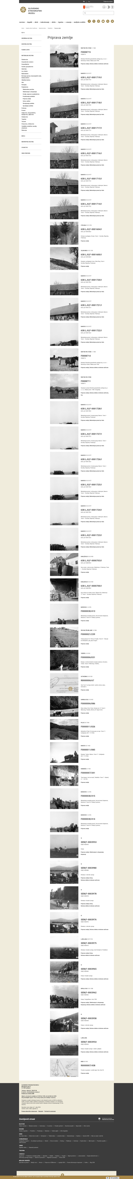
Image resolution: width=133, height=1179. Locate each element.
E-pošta (112, 20)
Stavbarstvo (25, 117)
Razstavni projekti (69, 1126)
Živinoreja (24, 130)
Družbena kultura (27, 38)
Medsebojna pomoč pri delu (97, 89)
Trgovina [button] (60, 22)
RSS (107, 20)
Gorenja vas (84, 699)
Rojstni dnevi (83, 1141)
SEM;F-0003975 (89, 943)
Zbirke (21, 1145)
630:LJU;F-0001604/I (91, 229)
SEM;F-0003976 (89, 919)
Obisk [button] (36, 22)
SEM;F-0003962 (89, 992)
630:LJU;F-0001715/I (91, 178)
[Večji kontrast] (108, 7)
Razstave (22, 1124)
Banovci (83, 73)
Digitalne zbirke (23, 1147)
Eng (89, 1)
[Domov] (31, 14)
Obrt (23, 82)
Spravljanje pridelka (28, 106)
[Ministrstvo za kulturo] (106, 1119)
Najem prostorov (72, 1156)
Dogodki (21, 1129)
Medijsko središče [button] (79, 22)
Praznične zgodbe (101, 1141)
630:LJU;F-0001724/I (91, 510)
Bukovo (83, 745)
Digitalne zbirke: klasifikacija (31, 28)
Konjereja (83, 854)
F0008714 (86, 356)
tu (37, 1108)
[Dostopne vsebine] (112, 7)
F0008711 (86, 381)
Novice (40, 1162)
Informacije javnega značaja (25, 1157)
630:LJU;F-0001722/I (91, 330)
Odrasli (46, 1141)
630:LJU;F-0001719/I (91, 77)
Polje (82, 722)
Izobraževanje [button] (44, 22)
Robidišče (83, 769)
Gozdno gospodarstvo (27, 66)
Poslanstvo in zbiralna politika (33, 1156)
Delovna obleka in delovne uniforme (99, 64)
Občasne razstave (33, 1126)
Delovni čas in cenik (33, 1136)
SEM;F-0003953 (89, 842)
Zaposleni (45, 1156)
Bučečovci (84, 607)
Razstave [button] (22, 22)
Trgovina (24, 119)
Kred (82, 1061)
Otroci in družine (54, 1141)
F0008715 (86, 52)
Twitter (93, 20)
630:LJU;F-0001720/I (91, 280)
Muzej (23, 136)
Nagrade (40, 1111)
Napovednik (78, 1126)
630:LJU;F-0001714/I (91, 204)
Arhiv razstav (87, 1126)
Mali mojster (92, 1141)
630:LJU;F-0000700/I (91, 586)
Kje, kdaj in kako (23, 1136)
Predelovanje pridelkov (29, 96)
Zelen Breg (84, 250)
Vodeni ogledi (55, 1131)
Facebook (89, 20)
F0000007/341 (88, 773)
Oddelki (51, 1156)
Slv (84, 1)
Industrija (24, 69)
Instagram (98, 20)
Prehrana (24, 108)
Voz (82, 395)
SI (81, 838)
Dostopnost (43, 1136)
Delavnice (47, 1131)
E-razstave (49, 1126)
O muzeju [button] (68, 22)
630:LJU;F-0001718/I (91, 102)
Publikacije (68, 1141)
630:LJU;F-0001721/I (91, 305)
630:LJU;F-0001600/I (91, 254)
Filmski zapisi (25, 50)
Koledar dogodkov (23, 1131)
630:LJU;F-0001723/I (91, 535)
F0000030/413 (88, 611)
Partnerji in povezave (50, 1111)
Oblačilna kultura (26, 80)
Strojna (83, 225)
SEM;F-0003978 (89, 893)
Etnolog (62, 1141)
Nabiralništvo (25, 73)
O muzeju (21, 1154)
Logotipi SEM (61, 1162)
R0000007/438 (88, 1065)
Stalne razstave (23, 1126)
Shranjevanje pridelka (28, 103)
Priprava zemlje (57, 28)
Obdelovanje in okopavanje (30, 91)
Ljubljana (84, 939)
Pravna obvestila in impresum (29, 1111)
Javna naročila (81, 1156)
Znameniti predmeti (33, 1147)
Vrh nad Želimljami (86, 630)
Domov (23, 28)
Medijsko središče (24, 1160)
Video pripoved (26, 153)
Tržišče (83, 653)
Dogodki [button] (29, 22)
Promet (23, 110)
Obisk (20, 1134)
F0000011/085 (88, 749)
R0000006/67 (87, 680)
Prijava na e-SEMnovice (50, 1162)
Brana (91, 878)
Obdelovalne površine (28, 89)
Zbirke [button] (54, 22)
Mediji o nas (34, 1162)
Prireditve (32, 1131)
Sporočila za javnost (24, 1162)
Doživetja (76, 1141)
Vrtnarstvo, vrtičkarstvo (28, 124)
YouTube (103, 20)
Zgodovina (21, 1156)
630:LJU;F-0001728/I (91, 408)
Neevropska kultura (28, 142)
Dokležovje (84, 556)
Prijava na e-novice (108, 1)
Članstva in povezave (40, 1157)
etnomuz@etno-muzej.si (33, 1092)
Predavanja (39, 1131)
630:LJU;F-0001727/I (91, 434)
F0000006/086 (88, 703)
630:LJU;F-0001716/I (91, 153)
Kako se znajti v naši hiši (97, 1136)
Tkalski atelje (52, 1136)
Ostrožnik (84, 676)
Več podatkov (115, 1178)
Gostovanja (42, 1126)
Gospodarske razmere (27, 62)
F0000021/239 (88, 634)
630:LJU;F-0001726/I (91, 459)
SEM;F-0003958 (89, 1018)
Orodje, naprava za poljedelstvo (31, 94)
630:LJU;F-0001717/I (91, 128)
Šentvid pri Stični (86, 48)
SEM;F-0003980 (89, 868)
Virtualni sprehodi (58, 1126)
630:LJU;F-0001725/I (91, 484)
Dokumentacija (70, 1136)
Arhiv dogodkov (64, 1131)
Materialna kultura (42, 28)
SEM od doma (22, 1142)
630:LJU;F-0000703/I (91, 560)
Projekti (64, 1156)
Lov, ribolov (25, 71)
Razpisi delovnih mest (92, 1156)
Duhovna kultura (27, 44)
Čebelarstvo (25, 59)
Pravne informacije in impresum (74, 1162)
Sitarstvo (25, 147)
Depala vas (84, 988)
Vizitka (86, 1162)
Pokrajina (24, 84)
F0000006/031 (88, 657)
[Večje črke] (104, 7)
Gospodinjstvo (25, 64)
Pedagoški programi (24, 1141)
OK (108, 1178)
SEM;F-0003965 (89, 969)
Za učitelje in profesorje (36, 1141)
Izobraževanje (23, 1139)
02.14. (23, 32)
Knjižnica (78, 1136)
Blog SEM (92, 1162)
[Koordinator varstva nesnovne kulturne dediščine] (92, 7)
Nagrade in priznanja (52, 1157)
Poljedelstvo (50, 28)
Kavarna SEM (86, 1136)
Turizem (24, 121)
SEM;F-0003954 (89, 1042)
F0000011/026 (88, 726)
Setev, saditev (26, 101)
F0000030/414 (88, 819)
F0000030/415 (88, 796)
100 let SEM (62, 1157)
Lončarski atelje (61, 1136)
